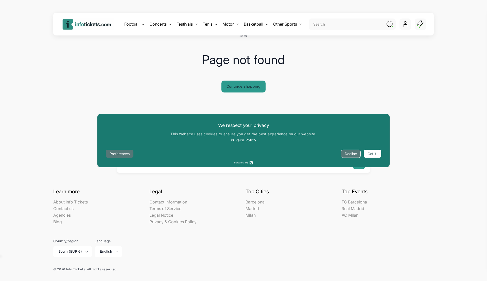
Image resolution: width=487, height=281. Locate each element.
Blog (57, 221)
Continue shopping (244, 86)
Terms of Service (165, 208)
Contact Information (168, 202)
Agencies (62, 215)
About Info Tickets (70, 202)
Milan (251, 215)
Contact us (63, 208)
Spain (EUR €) (70, 251)
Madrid (252, 208)
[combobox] (346, 24)
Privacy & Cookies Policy (173, 221)
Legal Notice (161, 215)
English (106, 251)
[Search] (389, 24)
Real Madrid (353, 208)
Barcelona (255, 202)
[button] (133, 24)
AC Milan (350, 215)
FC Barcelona (354, 202)
